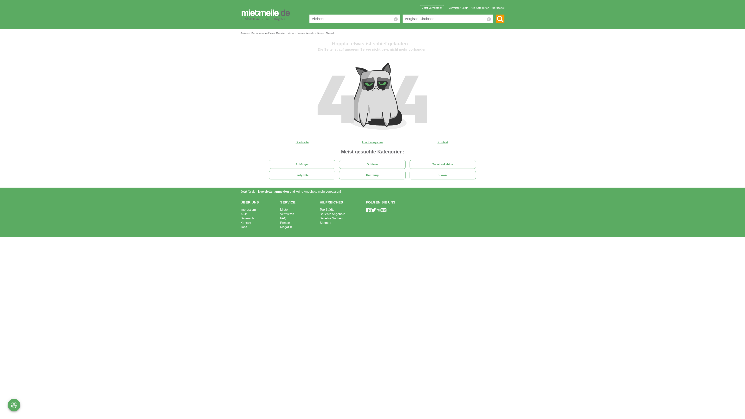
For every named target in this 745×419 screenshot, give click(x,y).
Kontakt (442, 142)
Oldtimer (372, 164)
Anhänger (302, 164)
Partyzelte (302, 175)
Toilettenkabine (442, 164)
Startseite (302, 142)
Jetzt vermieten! (432, 7)
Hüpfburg (372, 175)
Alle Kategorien (480, 7)
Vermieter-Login (458, 7)
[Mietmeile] (266, 15)
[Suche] (500, 19)
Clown (442, 175)
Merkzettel (498, 7)
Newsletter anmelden (273, 191)
